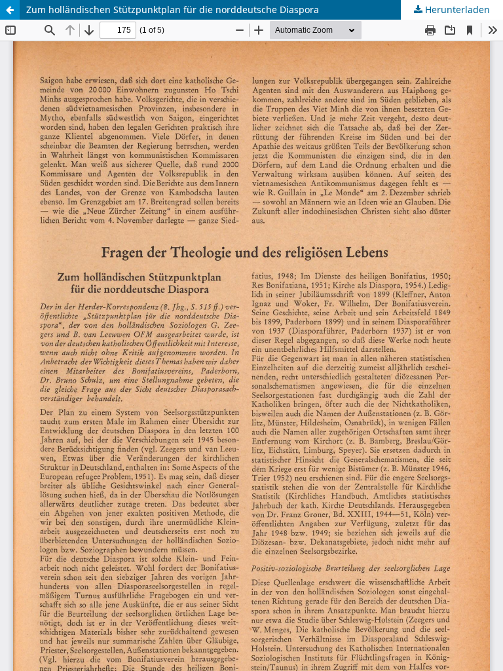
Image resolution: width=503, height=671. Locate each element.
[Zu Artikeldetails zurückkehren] (10, 10)
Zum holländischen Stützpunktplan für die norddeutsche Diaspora (172, 9)
